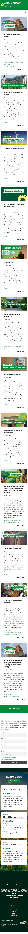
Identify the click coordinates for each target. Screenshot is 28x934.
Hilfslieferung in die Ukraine (12, 549)
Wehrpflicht (14, 634)
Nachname (3, 738)
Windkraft (12, 66)
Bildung (6, 696)
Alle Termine (14, 780)
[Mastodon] (19, 890)
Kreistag (8, 64)
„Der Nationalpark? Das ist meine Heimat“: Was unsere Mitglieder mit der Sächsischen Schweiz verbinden (14, 489)
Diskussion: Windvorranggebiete (14, 148)
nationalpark (17, 522)
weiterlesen (20, 69)
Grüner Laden (7, 630)
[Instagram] (2, 890)
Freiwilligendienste (8, 632)
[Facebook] (5, 890)
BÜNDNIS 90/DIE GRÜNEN (12, 3)
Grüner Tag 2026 (9, 262)
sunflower (12, 924)
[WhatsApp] (15, 890)
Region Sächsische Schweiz (14, 520)
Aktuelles (6, 62)
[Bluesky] (22, 890)
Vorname (3, 732)
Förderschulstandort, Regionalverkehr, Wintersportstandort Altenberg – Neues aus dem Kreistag (13, 664)
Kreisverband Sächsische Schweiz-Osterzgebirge (15, 5)
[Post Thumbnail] (14, 23)
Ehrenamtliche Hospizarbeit (12, 374)
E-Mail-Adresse (5, 745)
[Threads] (9, 890)
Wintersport (16, 696)
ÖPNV (10, 696)
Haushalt (6, 66)
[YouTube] (12, 890)
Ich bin (2, 751)
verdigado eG (10, 926)
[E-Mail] (25, 890)
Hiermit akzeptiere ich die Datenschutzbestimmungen (8, 758)
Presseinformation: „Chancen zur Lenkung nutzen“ (14, 205)
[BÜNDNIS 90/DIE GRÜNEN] (2, 4)
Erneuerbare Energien (13, 62)
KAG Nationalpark (8, 522)
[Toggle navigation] (25, 12)
